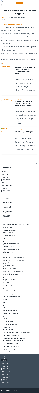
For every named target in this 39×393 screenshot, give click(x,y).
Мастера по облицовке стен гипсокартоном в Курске (13, 236)
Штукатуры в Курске (7, 351)
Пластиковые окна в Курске (7, 202)
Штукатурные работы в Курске (9, 290)
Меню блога (5, 304)
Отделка (4, 263)
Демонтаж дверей (18, 65)
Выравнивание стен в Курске (9, 297)
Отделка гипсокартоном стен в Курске (10, 269)
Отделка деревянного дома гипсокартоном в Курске (13, 271)
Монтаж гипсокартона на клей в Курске (11, 243)
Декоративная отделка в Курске (9, 230)
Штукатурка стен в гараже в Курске (10, 333)
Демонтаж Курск (4, 176)
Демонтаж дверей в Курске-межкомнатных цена (12, 24)
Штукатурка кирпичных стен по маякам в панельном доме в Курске (16, 332)
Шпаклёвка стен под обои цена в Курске (11, 326)
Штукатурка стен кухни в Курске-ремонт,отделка (13, 340)
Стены (2, 194)
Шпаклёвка (5, 318)
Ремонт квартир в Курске (8, 282)
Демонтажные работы (5, 191)
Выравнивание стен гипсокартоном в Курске (12, 225)
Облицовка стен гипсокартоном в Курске (11, 255)
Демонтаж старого (5, 187)
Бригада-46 (19, 3)
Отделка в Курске (6, 199)
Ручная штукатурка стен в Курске (9, 311)
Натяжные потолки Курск (8, 252)
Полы (2, 193)
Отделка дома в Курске (7, 210)
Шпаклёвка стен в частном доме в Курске (11, 322)
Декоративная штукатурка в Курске (8, 203)
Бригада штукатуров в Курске (9, 294)
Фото (4, 315)
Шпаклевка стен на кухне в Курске (10, 324)
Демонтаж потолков (5, 183)
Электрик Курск (5, 217)
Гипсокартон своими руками (8, 227)
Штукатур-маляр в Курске (8, 329)
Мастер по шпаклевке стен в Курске (10, 300)
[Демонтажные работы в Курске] (2, 3)
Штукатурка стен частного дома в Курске (11, 343)
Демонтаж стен (4, 188)
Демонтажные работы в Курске (8, 201)
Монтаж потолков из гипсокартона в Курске (11, 249)
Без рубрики (3, 171)
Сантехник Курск (5, 219)
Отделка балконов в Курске (7, 206)
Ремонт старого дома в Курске (9, 284)
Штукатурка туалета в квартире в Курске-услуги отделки (14, 344)
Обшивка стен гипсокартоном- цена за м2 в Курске (13, 260)
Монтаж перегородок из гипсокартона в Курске (12, 247)
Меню (4, 238)
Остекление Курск (6, 262)
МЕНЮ (4, 23)
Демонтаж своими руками (6, 185)
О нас (4, 254)
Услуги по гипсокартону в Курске (9, 287)
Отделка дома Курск (7, 273)
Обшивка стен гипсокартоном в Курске (11, 258)
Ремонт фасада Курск (7, 285)
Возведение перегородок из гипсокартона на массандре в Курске (16, 224)
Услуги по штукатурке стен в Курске (10, 313)
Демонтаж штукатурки (5, 190)
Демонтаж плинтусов (5, 180)
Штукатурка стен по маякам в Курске (10, 341)
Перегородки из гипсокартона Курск (10, 279)
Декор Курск (5, 208)
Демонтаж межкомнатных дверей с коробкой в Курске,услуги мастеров (24, 103)
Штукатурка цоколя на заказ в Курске (10, 348)
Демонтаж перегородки (5, 179)
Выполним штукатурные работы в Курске (11, 296)
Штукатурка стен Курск (6, 215)
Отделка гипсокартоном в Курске (9, 268)
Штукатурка (5, 330)
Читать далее (18, 92)
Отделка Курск (6, 276)
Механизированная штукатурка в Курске (11, 305)
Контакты (5, 233)
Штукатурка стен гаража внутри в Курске (11, 337)
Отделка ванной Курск (7, 266)
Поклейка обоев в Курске (8, 280)
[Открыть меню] (37, 3)
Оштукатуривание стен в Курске (9, 308)
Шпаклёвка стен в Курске (8, 321)
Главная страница (4, 17)
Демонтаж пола (4, 182)
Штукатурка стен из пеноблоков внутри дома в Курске (14, 338)
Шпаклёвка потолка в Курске (8, 319)
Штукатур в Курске (7, 327)
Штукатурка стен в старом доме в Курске (11, 335)
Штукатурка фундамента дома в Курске (11, 346)
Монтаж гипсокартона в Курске (9, 241)
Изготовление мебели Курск (8, 232)
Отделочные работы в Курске (9, 277)
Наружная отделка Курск (8, 251)
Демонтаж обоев (4, 177)
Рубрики (3, 19)
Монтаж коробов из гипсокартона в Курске (11, 246)
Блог (4, 293)
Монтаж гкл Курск (6, 244)
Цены (4, 288)
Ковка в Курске (5, 212)
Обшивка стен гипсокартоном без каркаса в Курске (13, 257)
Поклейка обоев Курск (6, 216)
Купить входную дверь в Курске (8, 211)
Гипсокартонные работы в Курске (9, 229)
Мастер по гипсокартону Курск (9, 235)
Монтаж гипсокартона (7, 240)
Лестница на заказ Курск (7, 207)
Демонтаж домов (4, 174)
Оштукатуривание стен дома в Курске (10, 310)
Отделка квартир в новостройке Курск (10, 274)
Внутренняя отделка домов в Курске (10, 222)
